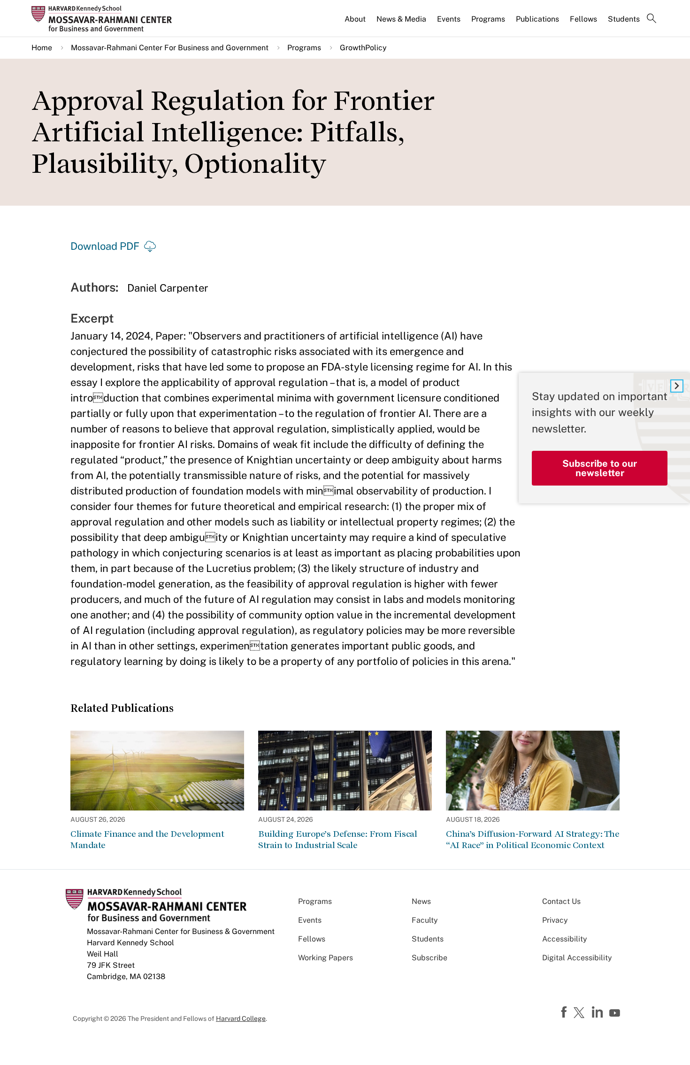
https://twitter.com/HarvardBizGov (581, 1013)
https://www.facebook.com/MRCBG (565, 1012)
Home (41, 47)
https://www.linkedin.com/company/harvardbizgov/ (598, 1012)
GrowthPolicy (363, 47)
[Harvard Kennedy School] (104, 18)
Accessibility (564, 938)
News (421, 901)
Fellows (583, 19)
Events (448, 19)
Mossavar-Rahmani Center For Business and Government (169, 47)
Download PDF (104, 246)
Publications (537, 19)
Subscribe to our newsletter (599, 468)
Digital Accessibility (577, 957)
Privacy (555, 920)
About (355, 19)
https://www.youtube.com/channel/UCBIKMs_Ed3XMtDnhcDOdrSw (616, 1013)
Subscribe (429, 957)
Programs (488, 19)
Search (651, 19)
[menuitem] (356, 23)
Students (624, 19)
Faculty (425, 920)
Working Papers (325, 957)
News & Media (401, 19)
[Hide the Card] (677, 386)
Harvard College (241, 1018)
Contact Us (561, 901)
